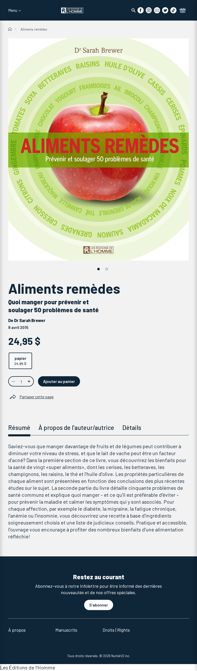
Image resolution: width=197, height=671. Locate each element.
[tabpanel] (98, 491)
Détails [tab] (131, 427)
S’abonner (98, 604)
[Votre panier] (183, 11)
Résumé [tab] (19, 427)
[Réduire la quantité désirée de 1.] (13, 381)
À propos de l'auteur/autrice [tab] (76, 427)
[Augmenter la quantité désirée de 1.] (29, 381)
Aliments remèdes (34, 29)
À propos (17, 630)
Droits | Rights (116, 630)
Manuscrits (66, 630)
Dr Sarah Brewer (29, 320)
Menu (12, 10)
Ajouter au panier (59, 381)
